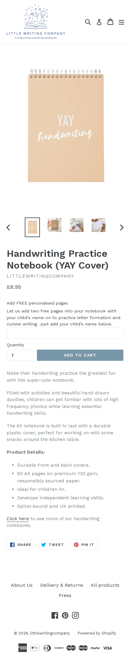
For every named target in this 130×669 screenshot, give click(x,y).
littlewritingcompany (50, 633)
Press (65, 595)
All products (105, 585)
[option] (32, 227)
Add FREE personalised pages (37, 303)
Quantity (15, 344)
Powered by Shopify (96, 633)
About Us (22, 585)
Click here (18, 518)
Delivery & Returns (61, 585)
